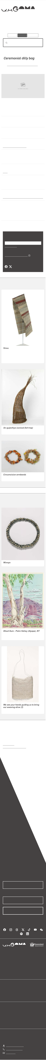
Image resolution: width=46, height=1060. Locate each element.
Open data (7, 986)
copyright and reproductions (14, 744)
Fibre (5, 168)
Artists (22, 26)
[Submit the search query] (4, 43)
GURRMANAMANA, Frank (14, 427)
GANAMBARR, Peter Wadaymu (16, 474)
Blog (26, 986)
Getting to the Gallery (15, 1042)
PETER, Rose (8, 348)
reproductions (8, 741)
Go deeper (36, 26)
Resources (33, 35)
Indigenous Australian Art (14, 143)
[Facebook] (6, 263)
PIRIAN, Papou (9, 351)
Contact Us (10, 1049)
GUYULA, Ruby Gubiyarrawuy (18, 64)
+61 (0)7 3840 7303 (14, 1046)
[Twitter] (10, 263)
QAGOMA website (10, 989)
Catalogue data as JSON (15, 252)
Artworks (8, 26)
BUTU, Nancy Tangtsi (12, 353)
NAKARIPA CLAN (10, 356)
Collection (18, 17)
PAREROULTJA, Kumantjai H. (15, 633)
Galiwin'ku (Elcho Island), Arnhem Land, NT (22, 194)
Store (5, 992)
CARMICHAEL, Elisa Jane (14, 707)
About (26, 989)
